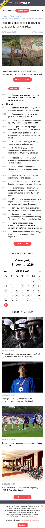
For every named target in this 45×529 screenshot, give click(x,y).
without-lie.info (37, 31)
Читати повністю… (22, 79)
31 (6, 305)
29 (33, 300)
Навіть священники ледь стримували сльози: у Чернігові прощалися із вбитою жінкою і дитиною (25, 225)
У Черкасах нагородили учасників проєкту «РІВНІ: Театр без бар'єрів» (24, 121)
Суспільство (22, 10)
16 (39, 290)
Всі (3, 10)
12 (17, 290)
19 (17, 295)
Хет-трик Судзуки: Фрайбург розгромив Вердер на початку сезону (24, 127)
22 (33, 295)
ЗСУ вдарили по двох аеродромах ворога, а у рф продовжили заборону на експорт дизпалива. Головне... (24, 201)
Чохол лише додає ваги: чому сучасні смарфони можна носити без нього (24, 135)
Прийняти (22, 525)
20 (23, 295)
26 (17, 300)
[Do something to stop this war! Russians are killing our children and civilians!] (4, 4)
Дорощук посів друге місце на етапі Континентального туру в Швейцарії (25, 108)
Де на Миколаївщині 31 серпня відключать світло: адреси (23, 176)
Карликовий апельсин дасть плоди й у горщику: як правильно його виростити (25, 234)
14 (28, 290)
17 (6, 295)
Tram (22, 3)
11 (12, 290)
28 (28, 300)
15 (33, 290)
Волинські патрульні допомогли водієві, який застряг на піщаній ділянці (25, 209)
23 (39, 295)
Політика (10, 10)
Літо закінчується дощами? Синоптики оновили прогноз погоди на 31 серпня (24, 169)
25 (12, 300)
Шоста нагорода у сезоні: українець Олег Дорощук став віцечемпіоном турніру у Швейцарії (23, 150)
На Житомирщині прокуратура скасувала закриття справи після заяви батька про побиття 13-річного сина (24, 191)
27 (23, 300)
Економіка (34, 10)
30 (39, 300)
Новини (4, 16)
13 (23, 290)
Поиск (42, 3)
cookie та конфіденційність (28, 520)
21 (28, 295)
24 (6, 300)
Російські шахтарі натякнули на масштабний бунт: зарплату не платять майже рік (23, 97)
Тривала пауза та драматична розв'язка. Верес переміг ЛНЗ (22, 115)
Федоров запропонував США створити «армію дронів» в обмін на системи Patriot (23, 160)
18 (12, 295)
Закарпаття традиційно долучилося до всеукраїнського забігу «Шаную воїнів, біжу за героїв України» (25, 216)
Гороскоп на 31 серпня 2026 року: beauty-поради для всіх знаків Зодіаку (24, 182)
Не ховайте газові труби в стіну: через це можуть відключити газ (23, 142)
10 (6, 290)
